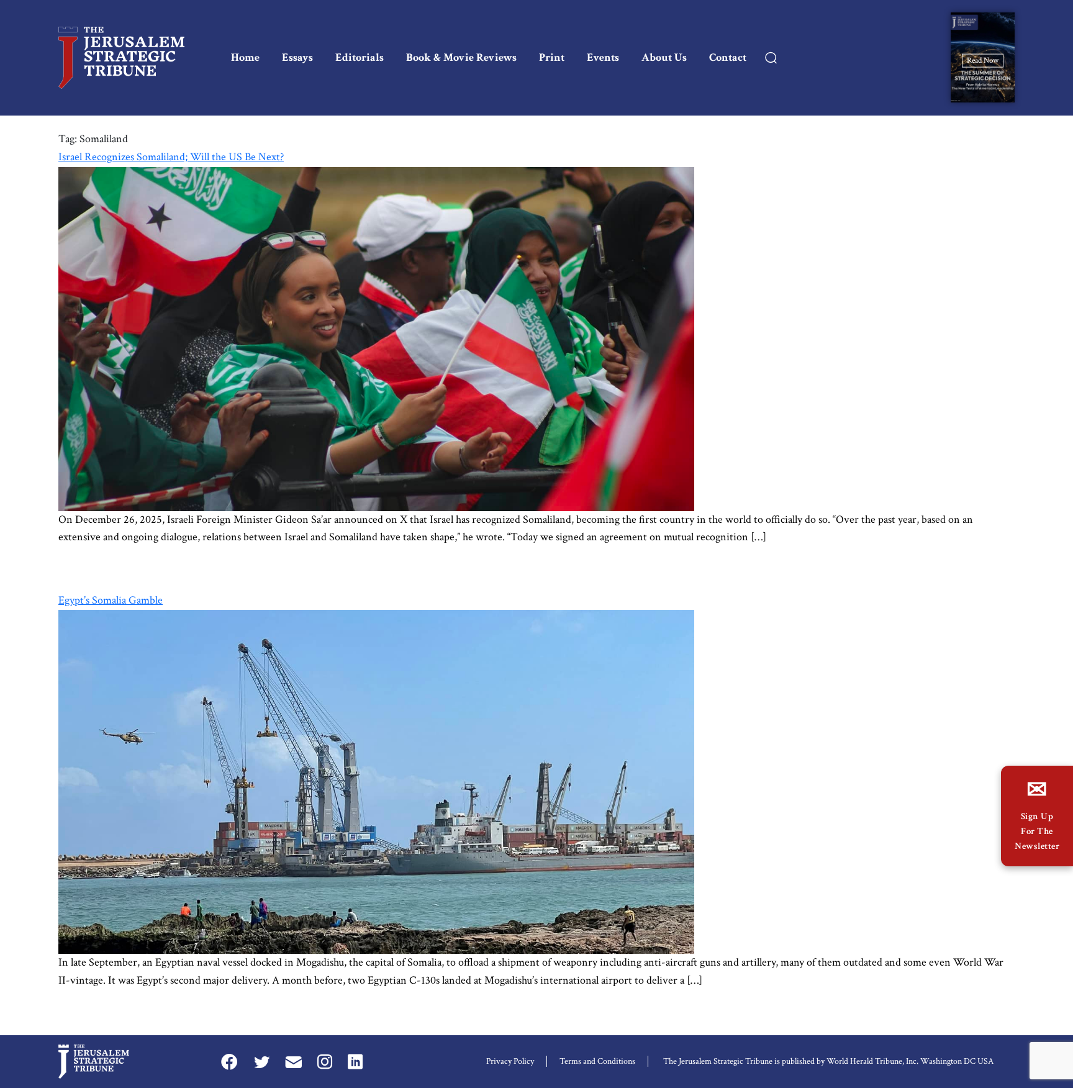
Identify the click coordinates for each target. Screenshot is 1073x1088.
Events (603, 57)
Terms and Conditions (597, 1061)
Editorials (359, 57)
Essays (297, 57)
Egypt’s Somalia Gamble (110, 600)
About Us (664, 57)
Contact (727, 57)
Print (551, 57)
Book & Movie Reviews (461, 57)
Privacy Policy (510, 1061)
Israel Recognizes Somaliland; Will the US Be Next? (171, 157)
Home (245, 57)
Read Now (982, 60)
